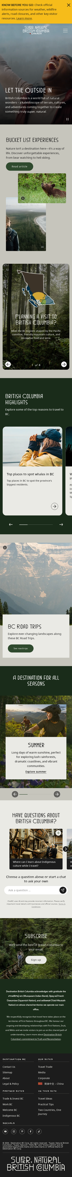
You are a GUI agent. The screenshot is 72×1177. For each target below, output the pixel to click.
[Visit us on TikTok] (39, 1131)
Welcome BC (10, 1110)
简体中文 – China (54, 1083)
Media (41, 1072)
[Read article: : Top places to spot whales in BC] (54, 506)
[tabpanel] (32, 471)
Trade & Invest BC (13, 1098)
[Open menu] (65, 30)
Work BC (7, 1104)
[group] (36, 317)
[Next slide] (64, 364)
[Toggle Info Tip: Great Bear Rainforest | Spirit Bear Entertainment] (23, 198)
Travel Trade (45, 1066)
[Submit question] (62, 890)
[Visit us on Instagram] (13, 1131)
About (6, 1078)
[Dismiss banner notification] (68, 5)
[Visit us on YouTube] (5, 1131)
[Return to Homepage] (36, 30)
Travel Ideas (45, 1098)
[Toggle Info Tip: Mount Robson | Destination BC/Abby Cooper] (5, 547)
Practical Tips (46, 1104)
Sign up (36, 959)
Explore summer (36, 771)
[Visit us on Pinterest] (22, 1131)
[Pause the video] (67, 119)
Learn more (24, 18)
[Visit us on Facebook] (30, 1131)
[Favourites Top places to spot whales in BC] (58, 430)
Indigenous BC (11, 1115)
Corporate (44, 1078)
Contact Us (9, 1066)
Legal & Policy (11, 1083)
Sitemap (7, 1072)
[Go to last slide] (8, 364)
